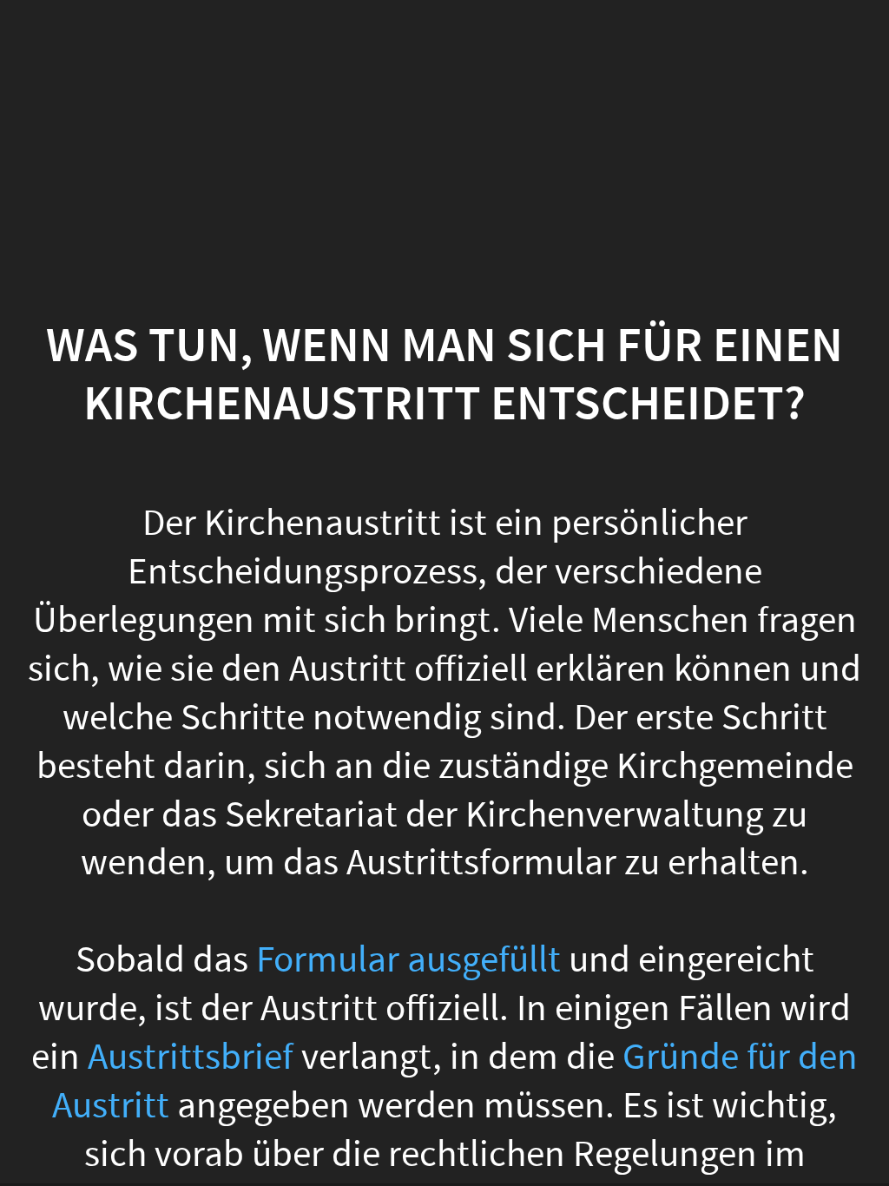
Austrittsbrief (190, 1057)
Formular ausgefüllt (408, 960)
